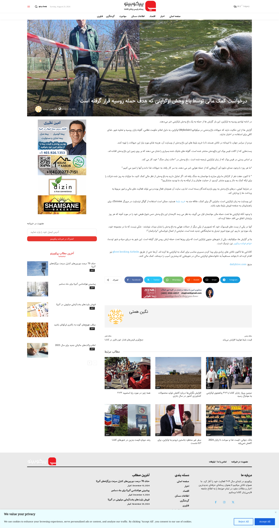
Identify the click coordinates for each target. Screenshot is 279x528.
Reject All (243, 522)
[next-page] (90, 363)
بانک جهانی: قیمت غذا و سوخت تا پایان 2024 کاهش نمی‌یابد (230, 441)
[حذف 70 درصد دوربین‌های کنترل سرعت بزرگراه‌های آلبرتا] (37, 268)
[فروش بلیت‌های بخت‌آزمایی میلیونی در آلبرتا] (37, 309)
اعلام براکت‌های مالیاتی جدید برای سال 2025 (75, 345)
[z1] (178, 292)
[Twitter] (233, 502)
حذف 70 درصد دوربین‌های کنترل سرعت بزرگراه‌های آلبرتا (73, 265)
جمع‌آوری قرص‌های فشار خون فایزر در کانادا (124, 340)
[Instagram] (224, 502)
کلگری (108, 387)
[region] (139, 518)
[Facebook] (215, 502)
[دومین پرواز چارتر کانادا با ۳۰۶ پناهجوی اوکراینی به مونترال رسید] (229, 373)
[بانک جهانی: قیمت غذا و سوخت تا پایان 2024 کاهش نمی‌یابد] (229, 420)
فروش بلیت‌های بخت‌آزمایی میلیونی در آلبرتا (76, 304)
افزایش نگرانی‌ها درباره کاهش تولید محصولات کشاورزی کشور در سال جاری (179, 394)
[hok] (62, 165)
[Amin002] (62, 137)
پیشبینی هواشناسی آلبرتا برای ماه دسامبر (77, 284)
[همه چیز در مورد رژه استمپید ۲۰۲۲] (127, 373)
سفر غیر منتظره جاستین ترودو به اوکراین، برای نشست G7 (179, 441)
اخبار (92, 270)
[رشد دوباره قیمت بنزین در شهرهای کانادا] (127, 420)
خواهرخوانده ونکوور (242, 243)
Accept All (264, 522)
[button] (40, 6)
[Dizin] (62, 185)
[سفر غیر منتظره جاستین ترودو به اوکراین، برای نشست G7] (178, 420)
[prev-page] (95, 363)
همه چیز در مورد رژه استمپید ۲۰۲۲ (133, 393)
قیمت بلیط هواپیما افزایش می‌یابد (237, 340)
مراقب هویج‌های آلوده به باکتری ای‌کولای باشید (75, 325)
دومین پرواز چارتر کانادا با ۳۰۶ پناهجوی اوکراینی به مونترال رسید (229, 394)
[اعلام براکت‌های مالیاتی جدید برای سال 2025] (37, 350)
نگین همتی (53, 109)
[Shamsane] (62, 204)
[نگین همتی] (39, 109)
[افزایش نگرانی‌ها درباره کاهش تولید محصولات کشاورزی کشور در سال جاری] (178, 373)
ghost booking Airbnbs (126, 252)
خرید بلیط (181, 201)
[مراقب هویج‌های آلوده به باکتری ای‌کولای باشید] (37, 330)
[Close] (276, 512)
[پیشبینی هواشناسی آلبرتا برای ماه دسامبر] (37, 289)
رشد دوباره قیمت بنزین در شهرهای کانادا (131, 440)
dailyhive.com (238, 264)
